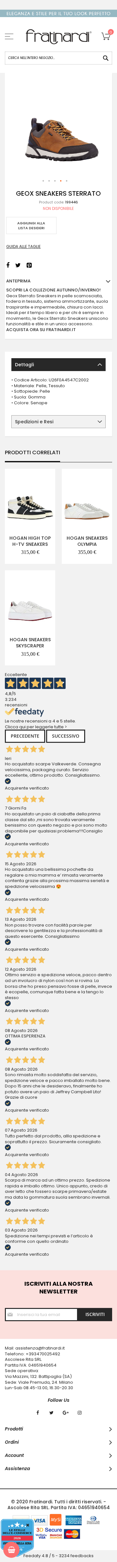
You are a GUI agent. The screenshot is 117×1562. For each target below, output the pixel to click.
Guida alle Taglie (23, 246)
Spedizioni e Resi (34, 421)
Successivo (65, 736)
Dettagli (24, 364)
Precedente (25, 736)
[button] (43, 181)
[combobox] (58, 58)
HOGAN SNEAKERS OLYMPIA (87, 541)
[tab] (58, 364)
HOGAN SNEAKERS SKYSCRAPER (30, 642)
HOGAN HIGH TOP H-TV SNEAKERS (30, 541)
